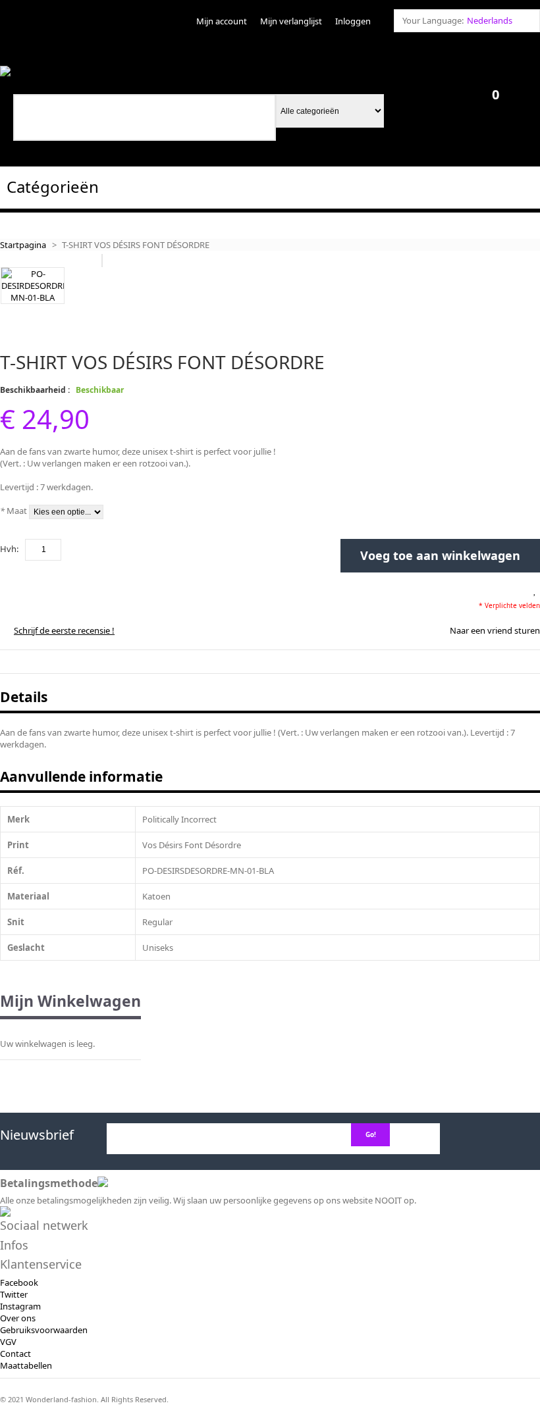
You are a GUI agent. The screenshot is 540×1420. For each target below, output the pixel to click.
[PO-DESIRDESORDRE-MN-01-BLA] (33, 285)
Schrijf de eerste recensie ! (64, 630)
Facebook (19, 1282)
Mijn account (221, 21)
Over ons (18, 1318)
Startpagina (23, 245)
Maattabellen (26, 1365)
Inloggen (353, 21)
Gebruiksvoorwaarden (44, 1330)
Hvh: (9, 549)
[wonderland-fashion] (45, 72)
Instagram (20, 1306)
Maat (13, 511)
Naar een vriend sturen (495, 630)
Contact (15, 1353)
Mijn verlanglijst (291, 21)
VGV (8, 1342)
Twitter (14, 1294)
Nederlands (489, 20)
